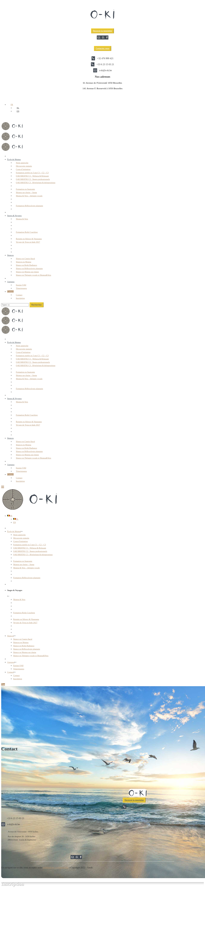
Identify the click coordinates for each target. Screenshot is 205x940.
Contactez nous (102, 48)
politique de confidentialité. (56, 867)
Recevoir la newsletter (102, 31)
